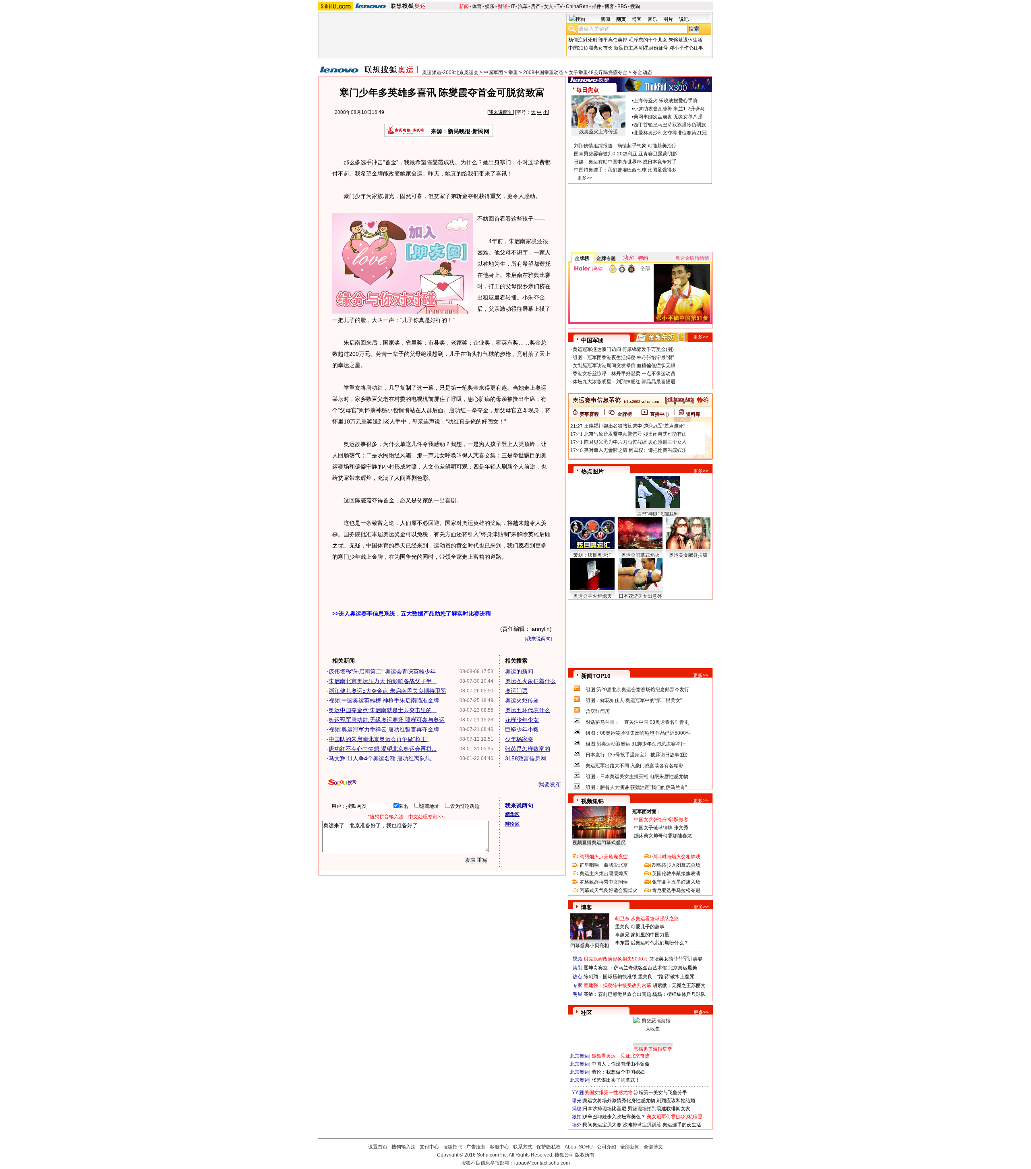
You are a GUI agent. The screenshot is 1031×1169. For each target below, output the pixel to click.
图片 (668, 19)
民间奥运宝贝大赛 (602, 1125)
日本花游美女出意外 (640, 596)
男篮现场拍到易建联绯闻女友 (658, 1108)
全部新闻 (630, 1147)
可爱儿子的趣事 (648, 926)
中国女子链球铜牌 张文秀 (661, 827)
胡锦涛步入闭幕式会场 (676, 865)
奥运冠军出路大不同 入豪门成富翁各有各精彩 (634, 765)
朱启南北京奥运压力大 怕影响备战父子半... (383, 681)
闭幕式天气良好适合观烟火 (609, 890)
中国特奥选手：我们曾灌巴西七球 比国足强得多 (625, 170)
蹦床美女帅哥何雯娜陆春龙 (663, 836)
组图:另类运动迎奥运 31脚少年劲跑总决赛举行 (635, 744)
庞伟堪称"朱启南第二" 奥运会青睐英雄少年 (382, 671)
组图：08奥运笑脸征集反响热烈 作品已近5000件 (638, 733)
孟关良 (622, 926)
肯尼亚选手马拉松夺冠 (676, 890)
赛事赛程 (589, 414)
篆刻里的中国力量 (650, 935)
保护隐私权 (548, 1147)
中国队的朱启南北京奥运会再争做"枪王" (379, 739)
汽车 (523, 6)
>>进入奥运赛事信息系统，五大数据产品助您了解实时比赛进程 (411, 613)
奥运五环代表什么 (527, 710)
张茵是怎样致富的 (527, 749)
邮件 (596, 6)
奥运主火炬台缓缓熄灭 (604, 873)
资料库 (693, 414)
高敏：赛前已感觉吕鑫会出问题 (617, 994)
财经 (502, 6)
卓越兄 (622, 935)
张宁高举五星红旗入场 (676, 882)
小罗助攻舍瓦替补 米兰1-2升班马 (669, 109)
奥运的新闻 (519, 671)
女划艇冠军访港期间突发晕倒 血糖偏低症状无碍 (624, 365)
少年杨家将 (519, 739)
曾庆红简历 (598, 711)
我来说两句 (501, 112)
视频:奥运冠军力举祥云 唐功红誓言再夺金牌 (384, 729)
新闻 (464, 6)
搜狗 (635, 6)
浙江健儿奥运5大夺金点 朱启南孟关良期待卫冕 (387, 691)
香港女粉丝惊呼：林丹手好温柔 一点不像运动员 (624, 373)
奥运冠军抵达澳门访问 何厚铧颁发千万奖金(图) (623, 349)
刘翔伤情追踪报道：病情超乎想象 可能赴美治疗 (625, 146)
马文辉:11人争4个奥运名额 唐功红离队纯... (382, 758)
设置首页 (377, 1147)
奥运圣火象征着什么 (530, 681)
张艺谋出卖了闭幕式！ (616, 1080)
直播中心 (659, 414)
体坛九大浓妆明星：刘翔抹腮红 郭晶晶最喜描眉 (624, 381)
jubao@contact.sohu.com (542, 1163)
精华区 (512, 814)
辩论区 (512, 824)
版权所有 (584, 1155)
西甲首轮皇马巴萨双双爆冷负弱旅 (670, 125)
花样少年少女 (522, 720)
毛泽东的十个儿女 (648, 40)
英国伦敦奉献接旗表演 (676, 873)
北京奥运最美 (682, 968)
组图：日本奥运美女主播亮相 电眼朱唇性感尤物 (637, 776)
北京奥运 (579, 1056)
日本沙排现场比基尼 (604, 1108)
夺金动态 (642, 72)
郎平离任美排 (612, 40)
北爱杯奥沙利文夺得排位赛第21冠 (670, 133)
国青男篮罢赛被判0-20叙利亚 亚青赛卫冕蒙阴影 (625, 154)
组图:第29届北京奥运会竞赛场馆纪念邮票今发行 (637, 689)
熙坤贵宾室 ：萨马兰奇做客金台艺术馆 (625, 968)
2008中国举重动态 (543, 72)
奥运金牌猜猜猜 (692, 258)
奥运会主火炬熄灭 (592, 596)
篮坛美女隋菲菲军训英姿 (675, 959)
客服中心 (499, 1147)
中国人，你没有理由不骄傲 (621, 1064)
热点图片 (592, 471)
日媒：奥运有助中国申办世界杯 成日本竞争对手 (625, 162)
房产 (535, 6)
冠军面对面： (646, 811)
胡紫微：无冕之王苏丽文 (679, 985)
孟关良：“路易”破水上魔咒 (666, 976)
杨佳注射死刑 (582, 40)
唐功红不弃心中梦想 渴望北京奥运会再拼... (383, 749)
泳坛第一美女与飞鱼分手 (660, 1092)
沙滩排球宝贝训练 (642, 1125)
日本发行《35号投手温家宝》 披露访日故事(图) (636, 755)
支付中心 (429, 1147)
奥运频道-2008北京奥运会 (450, 72)
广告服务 (476, 1147)
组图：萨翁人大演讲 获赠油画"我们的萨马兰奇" (636, 787)
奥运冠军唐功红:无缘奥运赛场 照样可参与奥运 (387, 720)
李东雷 (622, 943)
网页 (621, 19)
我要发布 (549, 784)
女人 (548, 6)
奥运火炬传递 (522, 700)
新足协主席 (626, 48)
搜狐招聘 (452, 1147)
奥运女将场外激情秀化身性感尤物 (619, 1100)
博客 (609, 6)
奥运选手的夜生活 (681, 1125)
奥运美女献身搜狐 (688, 555)
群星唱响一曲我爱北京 (604, 865)
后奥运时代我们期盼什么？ (660, 943)
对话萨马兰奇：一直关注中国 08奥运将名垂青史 (637, 722)
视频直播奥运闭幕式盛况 (598, 842)
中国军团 (493, 72)
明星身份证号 (653, 48)
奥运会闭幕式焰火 (640, 555)
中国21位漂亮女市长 (590, 48)
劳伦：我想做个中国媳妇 (618, 1072)
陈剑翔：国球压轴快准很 (610, 976)
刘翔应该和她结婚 (675, 1100)
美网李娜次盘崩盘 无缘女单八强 (668, 117)
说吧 (684, 19)
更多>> (584, 178)
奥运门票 (516, 691)
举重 (513, 72)
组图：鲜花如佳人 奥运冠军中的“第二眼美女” (634, 700)
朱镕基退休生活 (685, 40)
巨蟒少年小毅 (522, 729)
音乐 (652, 19)
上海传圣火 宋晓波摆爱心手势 (666, 100)
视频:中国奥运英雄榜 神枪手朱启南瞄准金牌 (384, 700)
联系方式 (522, 1147)
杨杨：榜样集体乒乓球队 (679, 994)
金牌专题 (606, 258)
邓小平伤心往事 (686, 48)
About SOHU (579, 1147)
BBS (622, 6)
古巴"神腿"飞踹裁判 (658, 514)
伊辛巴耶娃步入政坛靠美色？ (614, 1116)
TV (560, 6)
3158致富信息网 (525, 758)
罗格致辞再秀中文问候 (604, 882)
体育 (477, 6)
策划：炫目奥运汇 (592, 555)
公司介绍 (606, 1147)
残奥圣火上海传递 (598, 131)
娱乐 (490, 6)
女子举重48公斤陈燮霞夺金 (598, 72)
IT (513, 6)
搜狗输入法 (403, 1147)
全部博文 (653, 1147)
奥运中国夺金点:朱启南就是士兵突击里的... (383, 710)
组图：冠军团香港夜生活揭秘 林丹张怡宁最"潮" (623, 357)
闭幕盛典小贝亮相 (589, 945)
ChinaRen (577, 6)
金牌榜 (582, 258)
